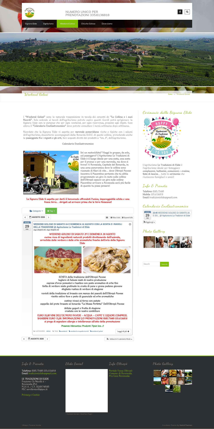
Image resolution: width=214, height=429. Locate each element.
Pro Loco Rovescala (119, 375)
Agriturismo (48, 23)
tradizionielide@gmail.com (163, 197)
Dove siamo (107, 23)
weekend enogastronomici (80, 331)
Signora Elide (31, 23)
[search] (187, 11)
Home (170, 94)
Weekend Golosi (67, 23)
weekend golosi (97, 331)
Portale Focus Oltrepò (120, 370)
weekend (64, 331)
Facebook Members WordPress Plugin (79, 414)
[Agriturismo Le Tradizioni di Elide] (29, 17)
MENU (48, 331)
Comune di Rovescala (120, 373)
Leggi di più (122, 331)
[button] (119, 339)
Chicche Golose (88, 23)
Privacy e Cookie (31, 394)
